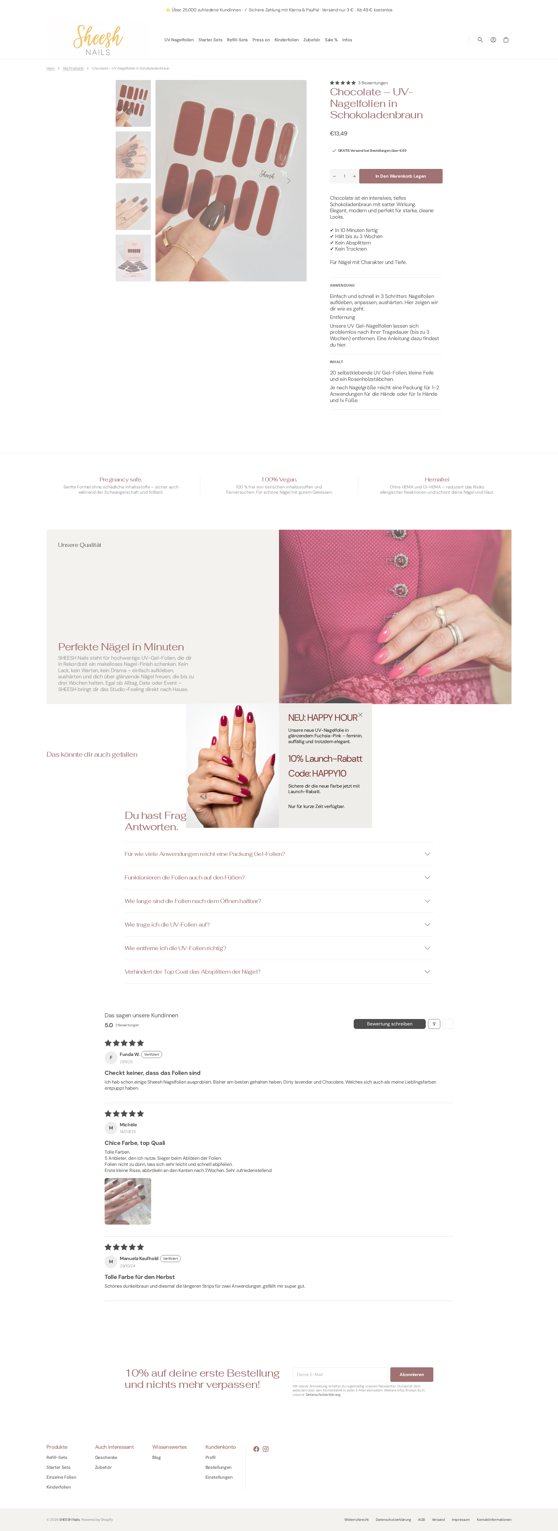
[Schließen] (360, 715)
